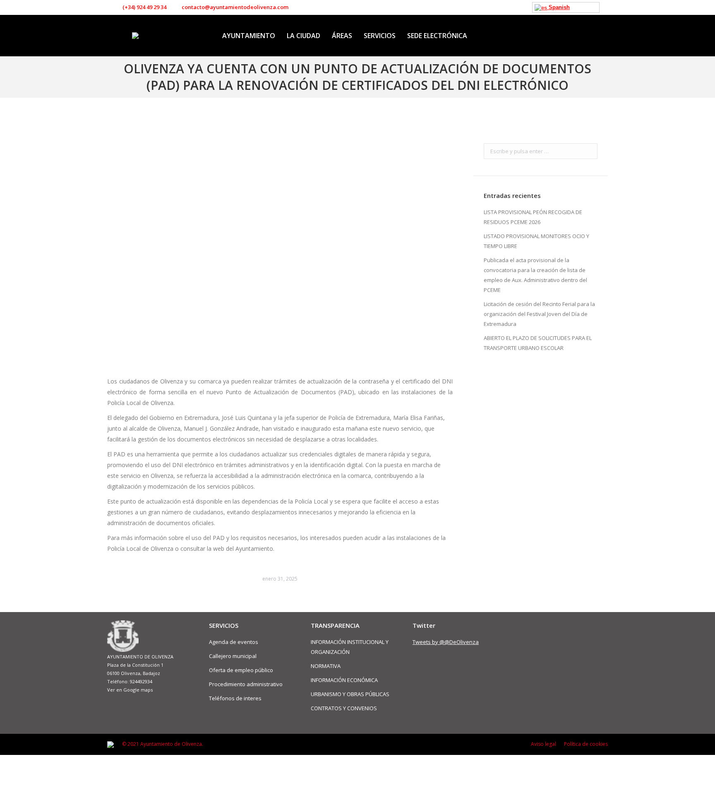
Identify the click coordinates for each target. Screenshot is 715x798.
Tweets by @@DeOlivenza (446, 642)
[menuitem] (248, 36)
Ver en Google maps (130, 690)
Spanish (558, 7)
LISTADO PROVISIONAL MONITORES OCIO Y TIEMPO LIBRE (536, 241)
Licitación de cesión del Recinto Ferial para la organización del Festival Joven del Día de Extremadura (539, 314)
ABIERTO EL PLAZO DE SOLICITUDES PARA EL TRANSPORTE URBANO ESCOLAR (538, 343)
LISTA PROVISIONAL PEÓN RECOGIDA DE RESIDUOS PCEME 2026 (533, 217)
